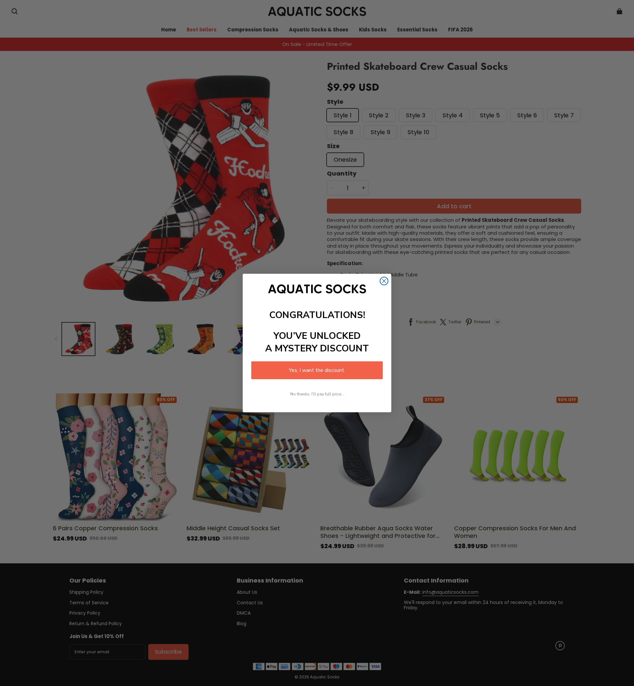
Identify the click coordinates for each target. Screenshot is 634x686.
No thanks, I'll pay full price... (317, 394)
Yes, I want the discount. (317, 370)
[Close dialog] (384, 281)
